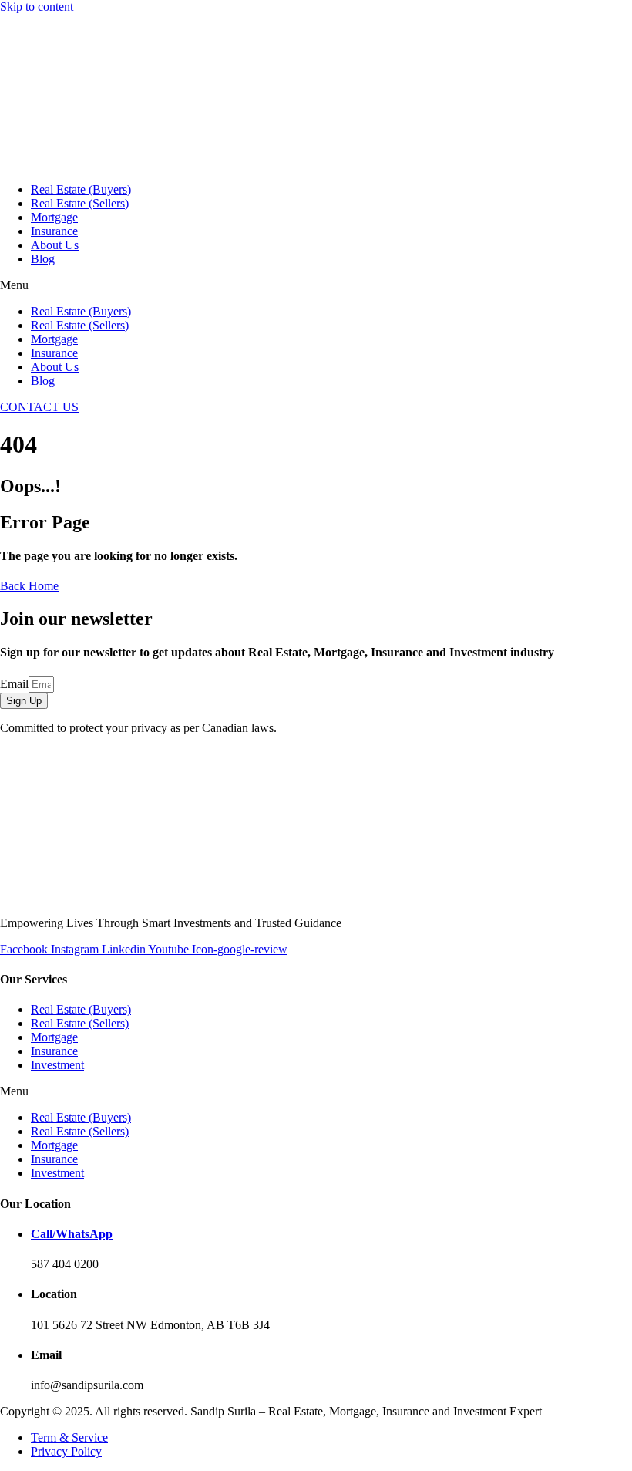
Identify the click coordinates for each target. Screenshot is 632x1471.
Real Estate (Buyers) (81, 189)
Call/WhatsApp (72, 1233)
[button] (316, 285)
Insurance (54, 231)
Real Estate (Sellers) (80, 203)
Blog (43, 258)
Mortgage (54, 217)
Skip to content (36, 6)
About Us (55, 244)
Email (14, 683)
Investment (57, 1064)
